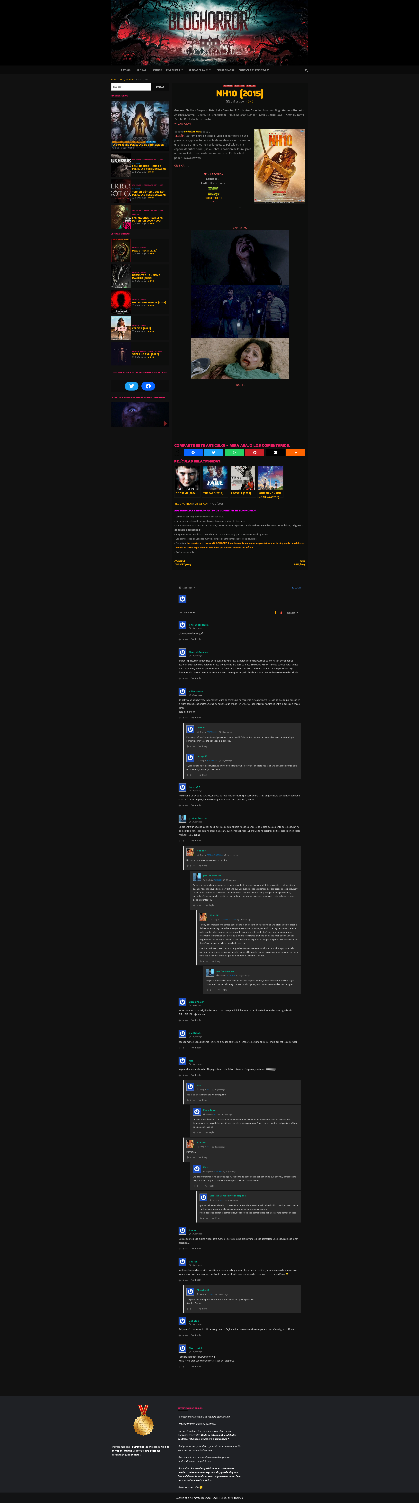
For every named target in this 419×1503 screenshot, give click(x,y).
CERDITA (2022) (141, 328)
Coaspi (210, 1294)
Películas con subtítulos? (254, 69)
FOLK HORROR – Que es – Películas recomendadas (149, 167)
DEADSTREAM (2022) (144, 250)
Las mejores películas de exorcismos (138, 145)
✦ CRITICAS (156, 69)
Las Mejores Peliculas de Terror (129, 142)
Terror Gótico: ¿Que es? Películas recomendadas (149, 193)
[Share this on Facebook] (193, 452)
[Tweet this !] (213, 452)
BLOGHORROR (183, 503)
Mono (249, 101)
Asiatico (228, 86)
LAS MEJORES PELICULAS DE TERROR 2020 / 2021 (147, 219)
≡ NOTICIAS (140, 69)
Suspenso (239, 86)
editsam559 (212, 732)
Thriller (251, 86)
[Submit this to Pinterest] (254, 452)
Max (208, 1089)
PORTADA (125, 69)
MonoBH (217, 880)
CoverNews (220, 1497)
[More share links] (295, 452)
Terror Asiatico (225, 69)
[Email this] (275, 452)
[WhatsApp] (234, 452)
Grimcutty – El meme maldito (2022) (146, 276)
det (215, 1114)
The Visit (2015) (182, 562)
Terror (135, 215)
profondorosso (215, 855)
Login (297, 587)
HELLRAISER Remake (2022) (149, 302)
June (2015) (299, 562)
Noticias (151, 142)
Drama (143, 351)
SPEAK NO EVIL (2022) (145, 354)
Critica (135, 248)
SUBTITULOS (213, 198)
